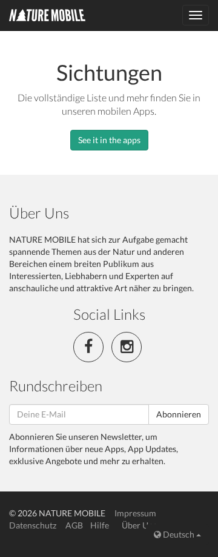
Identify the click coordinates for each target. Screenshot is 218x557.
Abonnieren (178, 414)
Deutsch (178, 534)
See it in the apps (109, 140)
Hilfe (99, 525)
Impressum (135, 513)
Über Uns (139, 525)
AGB (74, 525)
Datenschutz (32, 525)
